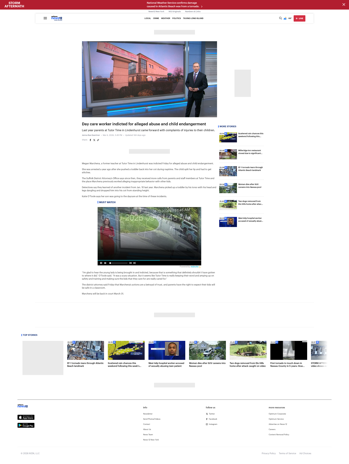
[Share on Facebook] (90, 140)
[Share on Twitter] (94, 140)
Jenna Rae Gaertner (91, 135)
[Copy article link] (98, 140)
